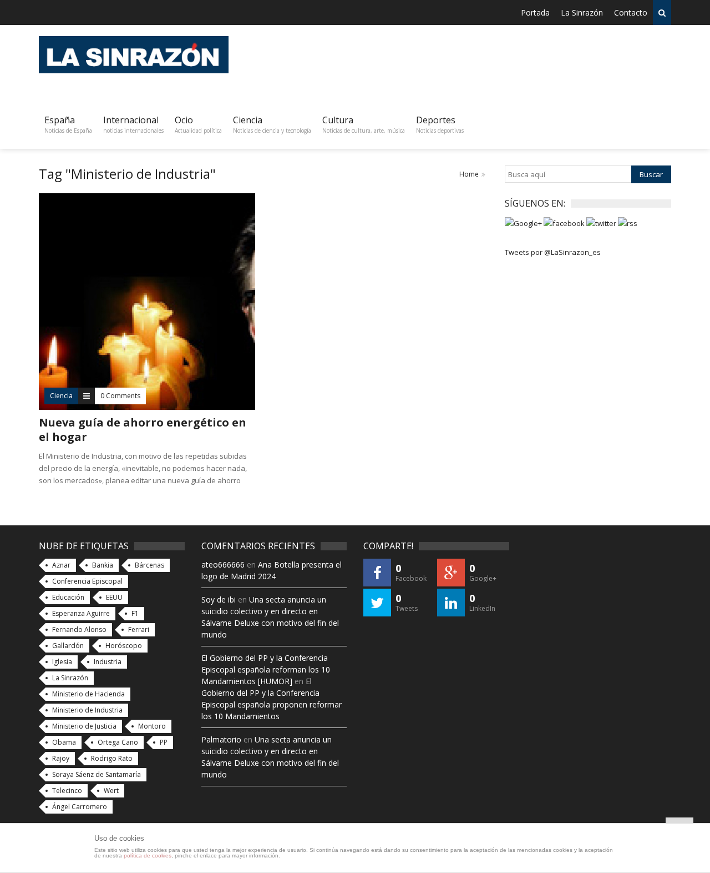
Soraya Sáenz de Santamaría (96, 774)
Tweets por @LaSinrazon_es (553, 252)
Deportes (440, 124)
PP (164, 742)
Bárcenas (149, 565)
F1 (135, 613)
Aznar (61, 565)
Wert (111, 790)
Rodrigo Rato (112, 758)
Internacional (133, 124)
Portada (535, 12)
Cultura (363, 124)
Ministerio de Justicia (84, 726)
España (68, 124)
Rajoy (60, 758)
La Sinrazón (582, 12)
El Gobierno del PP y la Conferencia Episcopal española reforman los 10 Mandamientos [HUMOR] (265, 669)
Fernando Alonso (79, 629)
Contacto (630, 12)
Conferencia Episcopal (87, 581)
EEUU (114, 597)
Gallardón (68, 645)
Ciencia (272, 124)
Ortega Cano (118, 742)
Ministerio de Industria (87, 710)
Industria (107, 661)
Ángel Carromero (79, 806)
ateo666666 (223, 564)
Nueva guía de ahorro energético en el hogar (142, 429)
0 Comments (120, 395)
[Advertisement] (469, 61)
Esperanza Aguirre (81, 613)
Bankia (102, 565)
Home (469, 174)
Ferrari (138, 629)
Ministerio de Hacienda (88, 694)
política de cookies (147, 855)
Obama (64, 742)
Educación (68, 597)
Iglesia (62, 661)
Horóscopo (123, 645)
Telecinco (67, 790)
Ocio (198, 124)
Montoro (152, 726)
